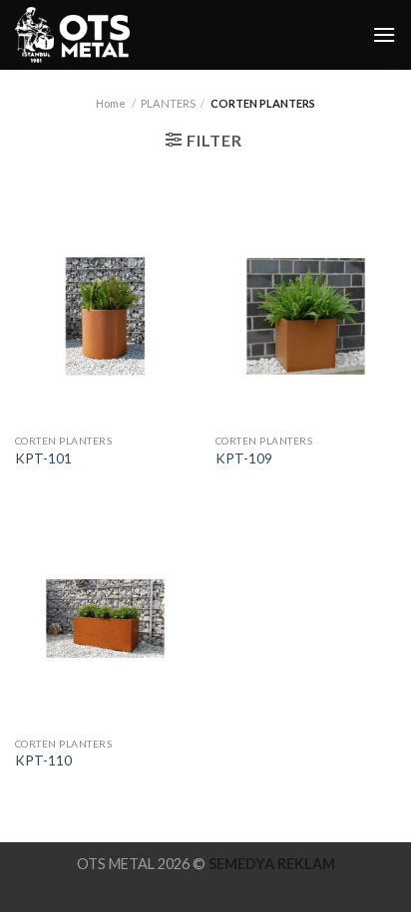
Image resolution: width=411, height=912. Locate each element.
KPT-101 (43, 458)
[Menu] (384, 34)
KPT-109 (243, 458)
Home (111, 103)
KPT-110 (43, 760)
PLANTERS (168, 103)
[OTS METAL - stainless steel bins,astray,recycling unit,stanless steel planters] (74, 35)
